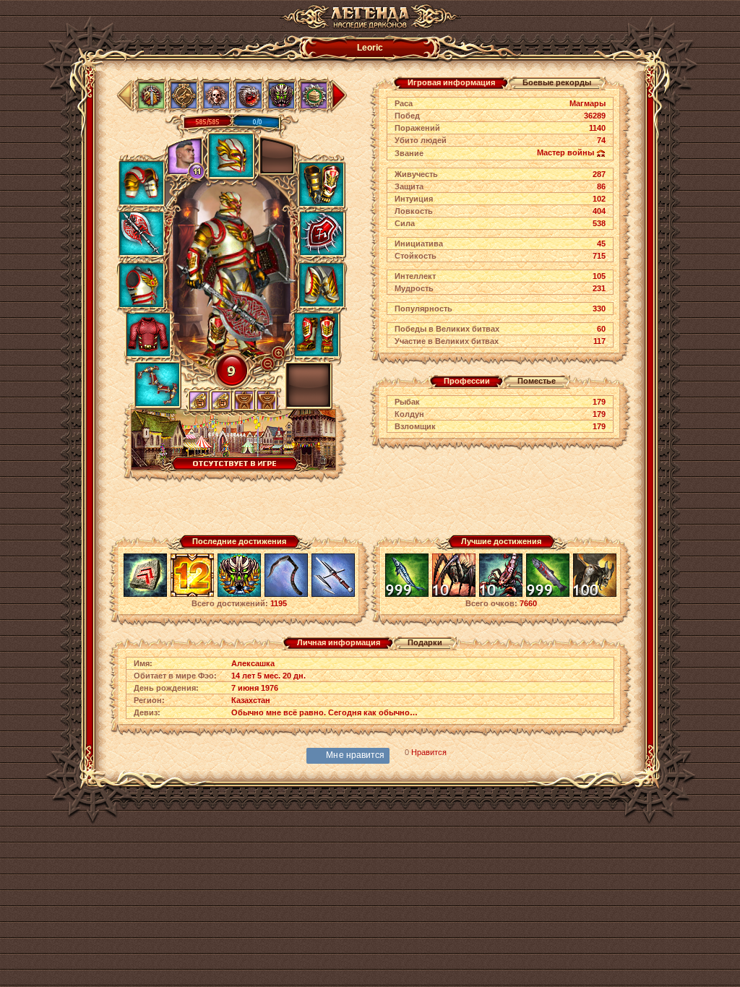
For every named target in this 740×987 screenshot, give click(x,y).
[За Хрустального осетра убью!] (406, 594)
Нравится (429, 752)
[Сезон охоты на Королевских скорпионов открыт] (500, 594)
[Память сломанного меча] (333, 594)
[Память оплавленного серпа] (286, 594)
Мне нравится (355, 755)
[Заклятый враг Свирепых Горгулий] (594, 594)
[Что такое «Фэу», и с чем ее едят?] (145, 594)
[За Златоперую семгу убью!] (547, 594)
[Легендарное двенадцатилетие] (192, 594)
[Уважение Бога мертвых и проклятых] (239, 594)
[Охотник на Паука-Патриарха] (453, 594)
